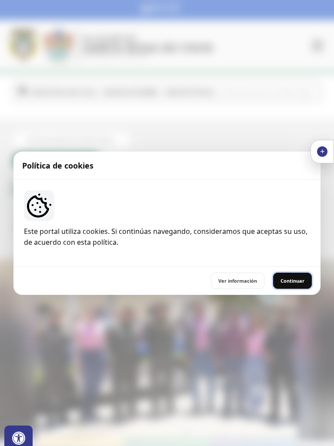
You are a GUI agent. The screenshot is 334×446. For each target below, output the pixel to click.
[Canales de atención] (322, 151)
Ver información (237, 280)
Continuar (292, 280)
